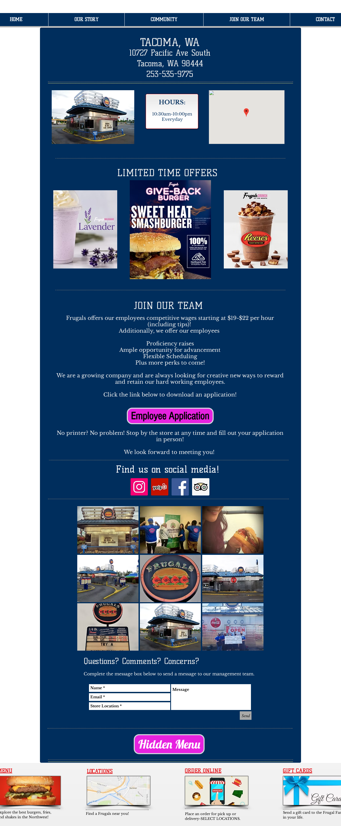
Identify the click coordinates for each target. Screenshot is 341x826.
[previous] (89, 583)
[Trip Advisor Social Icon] (200, 486)
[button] (108, 530)
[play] (252, 646)
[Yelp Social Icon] (159, 486)
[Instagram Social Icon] (139, 486)
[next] (252, 583)
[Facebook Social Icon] (180, 486)
